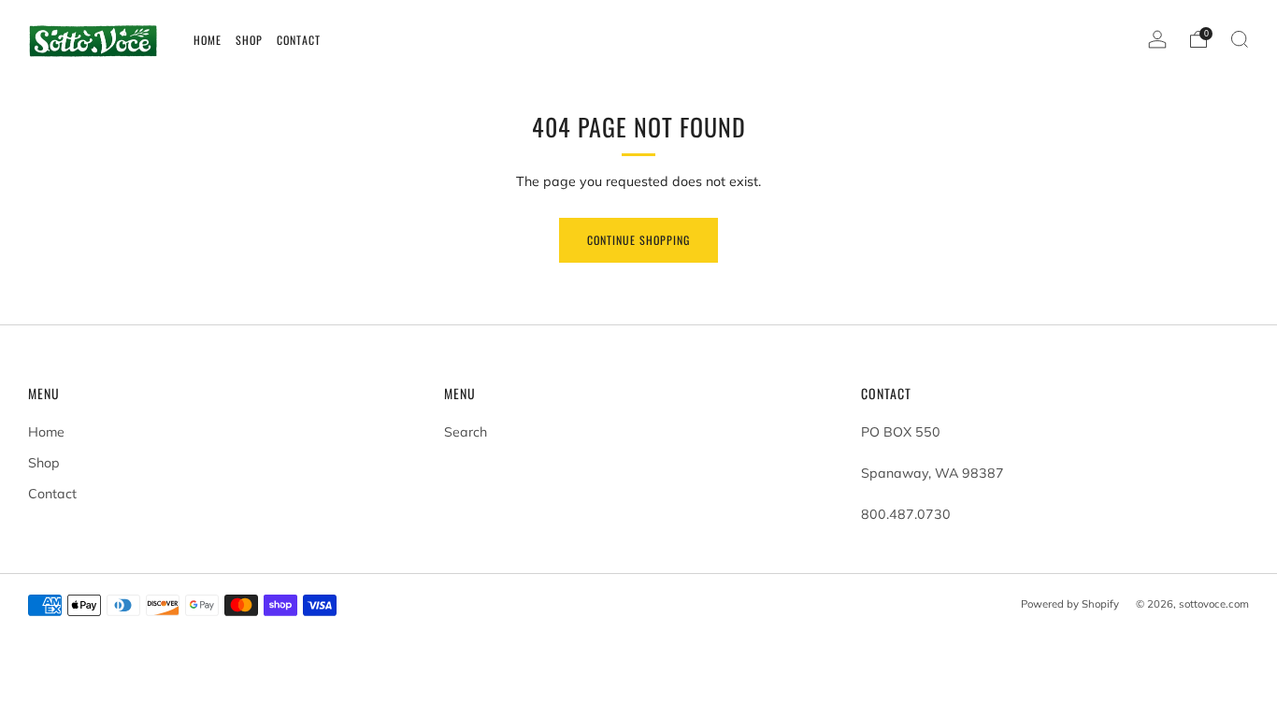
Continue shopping (638, 240)
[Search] (1239, 39)
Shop (44, 462)
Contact (52, 493)
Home (46, 432)
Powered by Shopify (1070, 603)
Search (465, 432)
